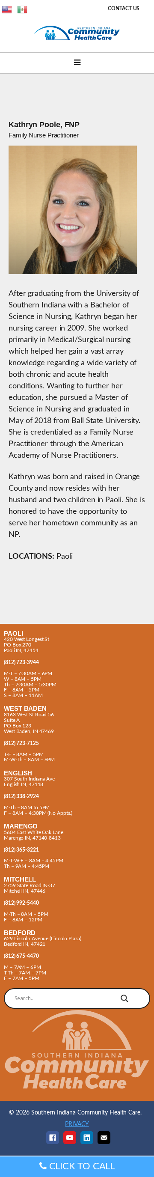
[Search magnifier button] (124, 998)
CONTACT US (123, 8)
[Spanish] (22, 9)
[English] (7, 9)
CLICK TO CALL (81, 1166)
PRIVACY (77, 1124)
